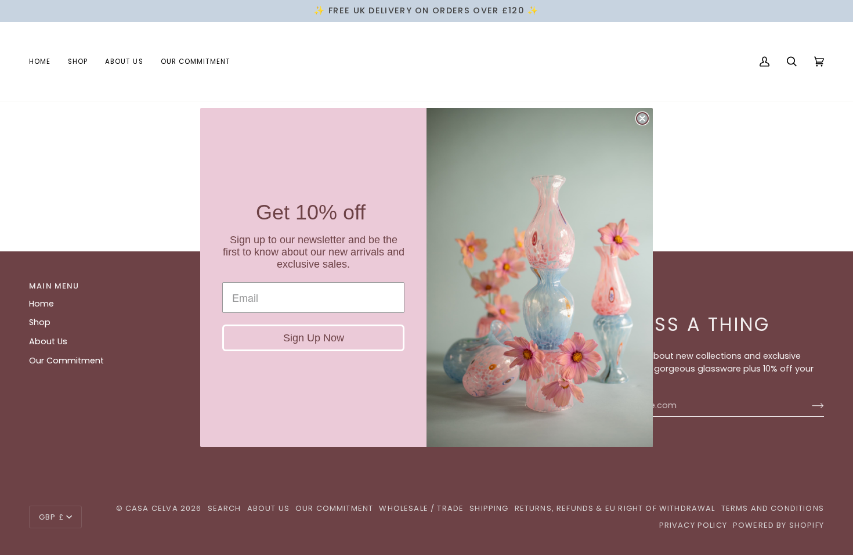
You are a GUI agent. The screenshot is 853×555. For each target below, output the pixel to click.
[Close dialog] (642, 118)
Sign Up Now (313, 338)
